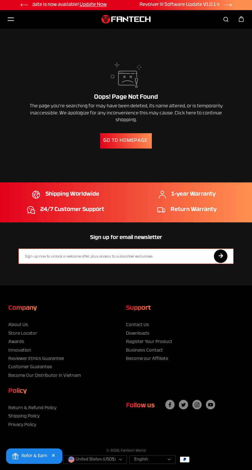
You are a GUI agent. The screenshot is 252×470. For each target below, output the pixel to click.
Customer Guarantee (30, 367)
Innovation (19, 350)
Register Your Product (149, 342)
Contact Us (137, 325)
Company (22, 308)
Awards (16, 342)
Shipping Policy (24, 416)
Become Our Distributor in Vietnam (44, 375)
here (191, 113)
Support (138, 308)
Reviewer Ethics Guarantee (36, 358)
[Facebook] (170, 405)
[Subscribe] (220, 256)
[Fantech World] (126, 19)
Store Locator (22, 333)
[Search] (226, 19)
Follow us (140, 406)
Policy (17, 391)
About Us (18, 325)
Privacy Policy (22, 425)
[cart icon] (241, 19)
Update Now (195, 4)
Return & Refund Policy (32, 408)
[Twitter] (183, 405)
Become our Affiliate (147, 358)
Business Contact (144, 350)
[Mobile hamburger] (11, 19)
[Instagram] (197, 405)
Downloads (137, 333)
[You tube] (210, 405)
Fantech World (133, 450)
